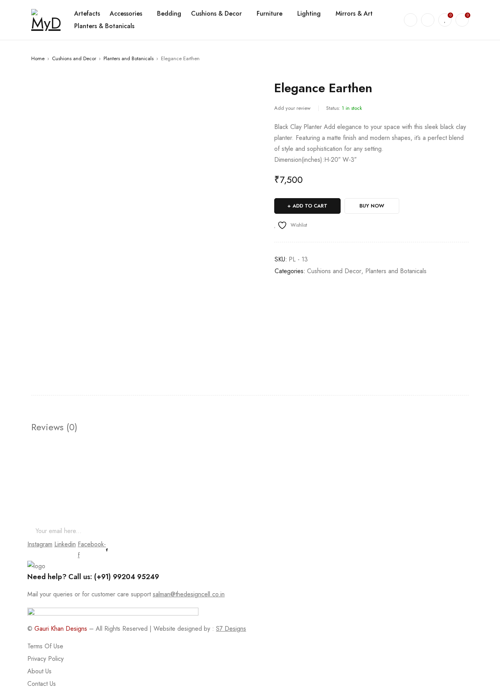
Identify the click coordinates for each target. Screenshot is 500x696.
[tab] (54, 427)
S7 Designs (231, 628)
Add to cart (310, 205)
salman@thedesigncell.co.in (189, 594)
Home (38, 58)
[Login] (427, 20)
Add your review (292, 108)
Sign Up (463, 531)
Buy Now (371, 205)
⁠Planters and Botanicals (129, 58)
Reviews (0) (54, 427)
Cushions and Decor (74, 58)
